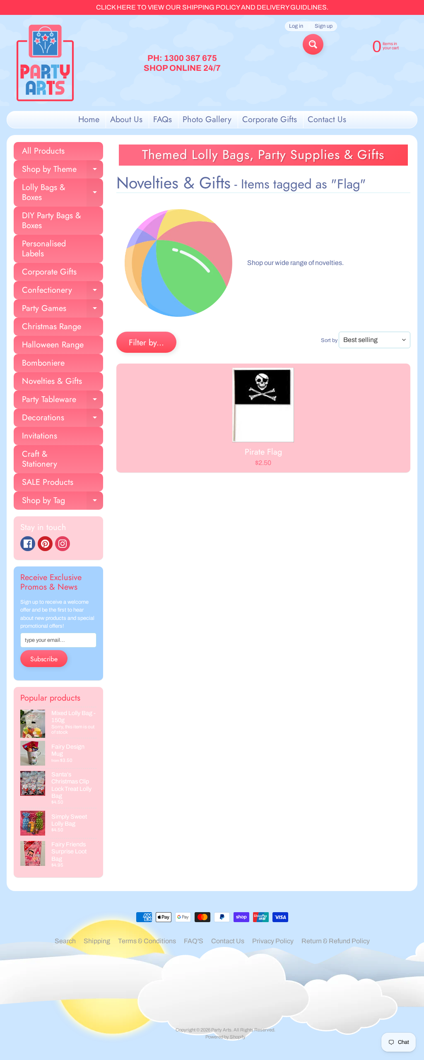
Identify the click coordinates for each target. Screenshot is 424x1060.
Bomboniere (43, 363)
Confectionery (62, 291)
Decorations (62, 419)
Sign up (323, 26)
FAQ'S (193, 940)
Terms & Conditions (147, 940)
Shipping (97, 940)
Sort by (329, 340)
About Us (126, 119)
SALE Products (47, 482)
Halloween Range (53, 345)
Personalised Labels (44, 249)
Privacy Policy (273, 940)
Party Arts (221, 1029)
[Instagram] (62, 543)
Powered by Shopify (225, 1036)
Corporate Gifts (269, 119)
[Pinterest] (45, 543)
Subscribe (44, 659)
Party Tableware (62, 401)
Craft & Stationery (39, 459)
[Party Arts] (45, 63)
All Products (43, 151)
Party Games (62, 310)
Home (88, 119)
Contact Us (327, 119)
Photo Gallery (207, 119)
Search (65, 940)
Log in (296, 26)
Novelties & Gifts (52, 381)
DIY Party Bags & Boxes (51, 220)
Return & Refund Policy (335, 940)
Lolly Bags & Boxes (62, 193)
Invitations (39, 436)
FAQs (162, 119)
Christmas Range (51, 326)
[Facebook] (27, 543)
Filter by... (146, 343)
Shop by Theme (62, 170)
